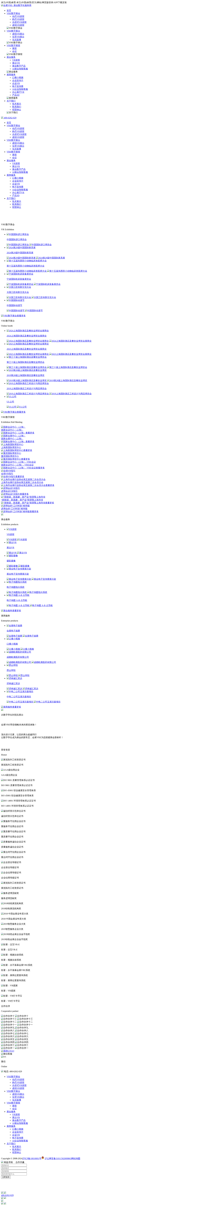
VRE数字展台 (13, 31)
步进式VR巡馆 (19, 22)
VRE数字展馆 (13, 45)
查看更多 (21, 315)
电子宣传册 (17, 86)
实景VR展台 (18, 37)
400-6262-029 (9, 118)
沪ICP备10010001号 (31, 1158)
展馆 (14, 48)
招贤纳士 (16, 109)
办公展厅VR (18, 92)
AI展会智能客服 (20, 69)
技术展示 (16, 104)
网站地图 (75, 1158)
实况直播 (16, 39)
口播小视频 (17, 77)
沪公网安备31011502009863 (58, 1158)
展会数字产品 (19, 66)
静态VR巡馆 (18, 19)
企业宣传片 (17, 80)
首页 (9, 10)
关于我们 (11, 101)
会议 (14, 51)
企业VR (16, 83)
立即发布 (5, 1177)
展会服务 (11, 57)
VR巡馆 (16, 60)
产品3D (15, 95)
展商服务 (11, 74)
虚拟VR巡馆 (18, 25)
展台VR (16, 63)
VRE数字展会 (13, 13)
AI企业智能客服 (20, 89)
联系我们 (16, 106)
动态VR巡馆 (18, 16)
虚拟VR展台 (18, 34)
